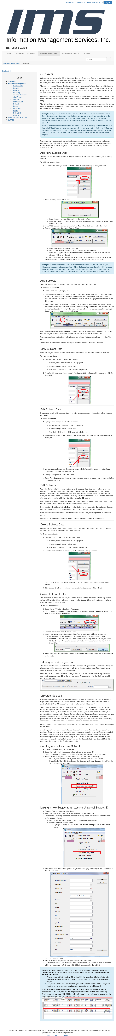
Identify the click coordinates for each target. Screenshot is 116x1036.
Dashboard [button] (17, 90)
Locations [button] (16, 99)
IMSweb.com (80, 2)
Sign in (108, 2)
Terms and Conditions (95, 2)
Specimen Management (12, 63)
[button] (32, 53)
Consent (16, 88)
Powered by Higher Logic (58, 1035)
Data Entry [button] (16, 92)
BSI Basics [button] (12, 81)
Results (15, 110)
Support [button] (11, 119)
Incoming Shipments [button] (20, 95)
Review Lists (17, 113)
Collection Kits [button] (18, 86)
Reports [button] (15, 106)
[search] (108, 59)
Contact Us (70, 2)
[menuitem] (71, 2)
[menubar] (85, 2)
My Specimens (18, 101)
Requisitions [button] (17, 108)
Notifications (17, 104)
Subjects (16, 115)
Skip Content (6, 71)
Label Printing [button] (17, 97)
